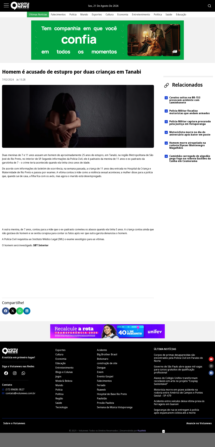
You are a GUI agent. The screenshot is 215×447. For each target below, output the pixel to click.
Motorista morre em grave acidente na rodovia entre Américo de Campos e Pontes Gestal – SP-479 (178, 392)
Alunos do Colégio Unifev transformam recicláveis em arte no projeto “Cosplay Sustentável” (176, 381)
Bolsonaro (102, 359)
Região (59, 398)
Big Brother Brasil (107, 354)
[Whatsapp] (23, 373)
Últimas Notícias (38, 14)
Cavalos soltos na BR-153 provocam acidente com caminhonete (184, 100)
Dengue (101, 367)
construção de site (107, 363)
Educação (181, 14)
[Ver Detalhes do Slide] (107, 40)
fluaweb (101, 389)
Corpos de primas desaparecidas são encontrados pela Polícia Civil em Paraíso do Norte (178, 358)
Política (158, 14)
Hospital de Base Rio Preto (112, 394)
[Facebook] (6, 373)
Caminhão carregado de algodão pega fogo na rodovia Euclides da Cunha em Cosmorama (190, 158)
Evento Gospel (105, 376)
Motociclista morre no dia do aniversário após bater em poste (189, 133)
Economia (122, 14)
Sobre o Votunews (14, 423)
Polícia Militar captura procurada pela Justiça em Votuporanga (190, 123)
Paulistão (102, 398)
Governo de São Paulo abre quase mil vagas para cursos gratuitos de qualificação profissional (178, 369)
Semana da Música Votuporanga (114, 407)
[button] (5, 310)
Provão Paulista (105, 403)
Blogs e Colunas (64, 372)
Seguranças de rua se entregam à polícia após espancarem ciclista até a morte (176, 411)
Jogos (58, 376)
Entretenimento (141, 14)
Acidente (102, 350)
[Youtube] (211, 359)
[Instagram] (15, 373)
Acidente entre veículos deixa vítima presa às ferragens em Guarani (179, 402)
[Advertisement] (78, 202)
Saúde (169, 14)
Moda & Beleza (63, 381)
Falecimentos (58, 14)
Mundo (84, 14)
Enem (100, 372)
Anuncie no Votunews (199, 423)
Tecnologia (61, 407)
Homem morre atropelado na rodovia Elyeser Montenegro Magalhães (187, 145)
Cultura (109, 14)
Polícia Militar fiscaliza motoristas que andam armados (189, 112)
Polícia (72, 14)
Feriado (101, 385)
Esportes (97, 14)
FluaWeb (142, 430)
